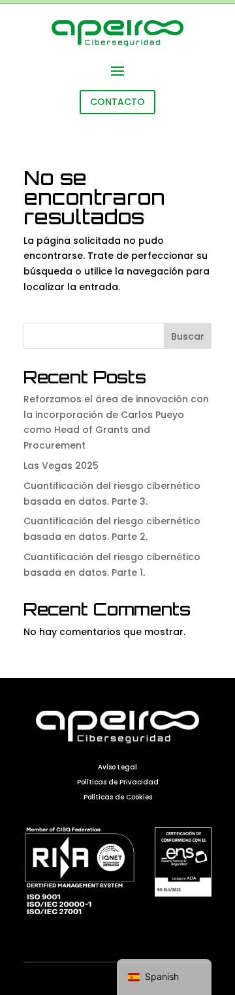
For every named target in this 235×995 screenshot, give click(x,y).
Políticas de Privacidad (118, 782)
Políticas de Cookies (118, 797)
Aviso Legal (117, 767)
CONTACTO (117, 101)
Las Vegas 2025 (61, 465)
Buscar (187, 336)
